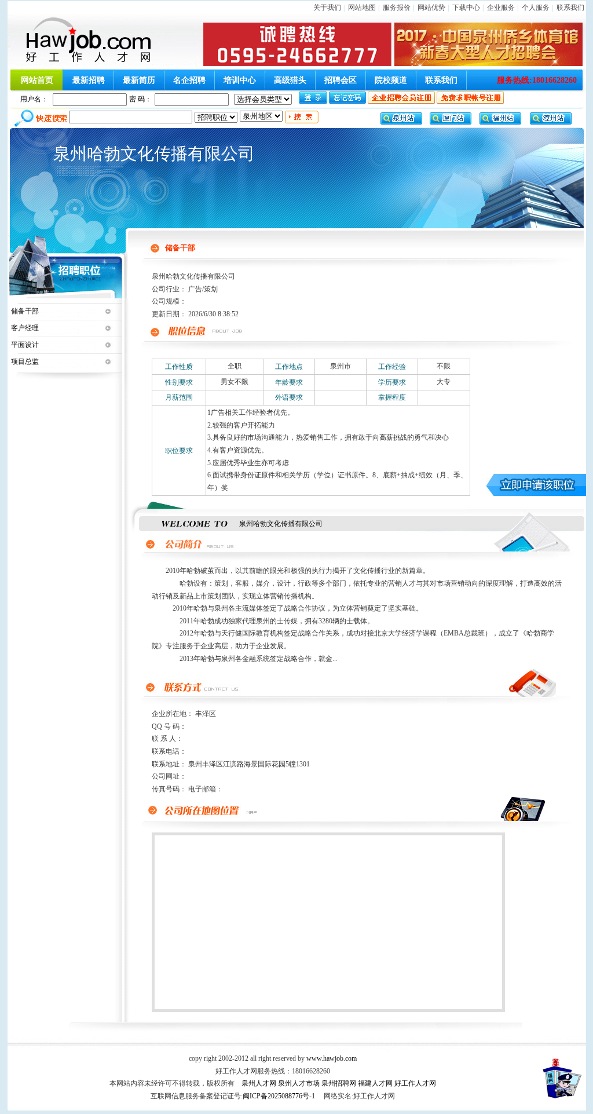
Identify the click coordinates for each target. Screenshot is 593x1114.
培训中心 (240, 80)
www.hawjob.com (331, 1058)
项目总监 (25, 361)
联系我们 (570, 7)
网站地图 (362, 7)
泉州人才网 (258, 1083)
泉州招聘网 (338, 1083)
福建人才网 (375, 1083)
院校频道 (391, 80)
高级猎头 (290, 80)
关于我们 (327, 7)
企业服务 (501, 7)
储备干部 (25, 311)
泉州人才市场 (299, 1083)
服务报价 (397, 7)
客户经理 (25, 328)
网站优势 (431, 7)
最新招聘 (88, 80)
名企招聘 (189, 80)
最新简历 (139, 80)
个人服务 (536, 7)
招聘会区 (340, 80)
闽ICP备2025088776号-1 (279, 1096)
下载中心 (466, 7)
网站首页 (37, 80)
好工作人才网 (415, 1083)
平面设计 (25, 345)
